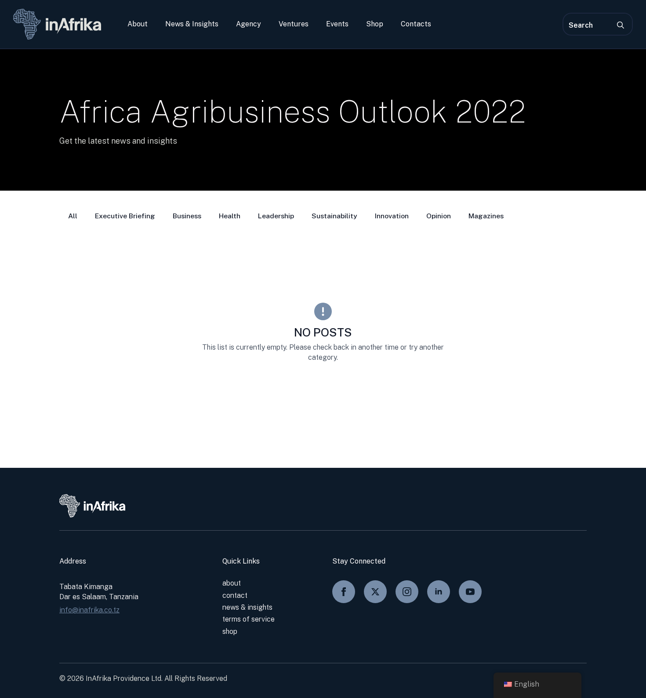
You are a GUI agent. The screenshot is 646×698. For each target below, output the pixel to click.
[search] (620, 25)
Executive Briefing (125, 216)
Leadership (276, 216)
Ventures (293, 24)
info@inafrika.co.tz (89, 610)
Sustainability (334, 216)
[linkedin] (438, 591)
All (72, 216)
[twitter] (375, 591)
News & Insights (191, 24)
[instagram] (407, 591)
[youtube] (470, 591)
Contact (234, 595)
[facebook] (343, 591)
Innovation (392, 216)
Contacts (416, 24)
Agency (248, 24)
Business (187, 216)
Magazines (486, 216)
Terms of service (248, 619)
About (137, 24)
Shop (374, 24)
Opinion (438, 216)
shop (229, 631)
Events (337, 24)
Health (229, 216)
